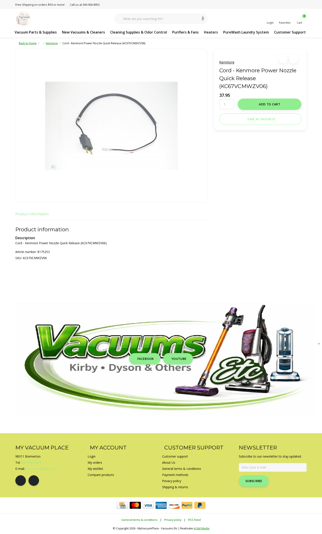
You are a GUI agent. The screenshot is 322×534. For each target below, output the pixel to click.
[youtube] (33, 480)
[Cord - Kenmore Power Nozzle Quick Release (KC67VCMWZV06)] (111, 126)
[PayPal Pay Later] (199, 505)
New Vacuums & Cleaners (83, 32)
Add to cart (269, 104)
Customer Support (290, 32)
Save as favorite (261, 119)
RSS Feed (194, 520)
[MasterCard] (135, 505)
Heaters (211, 32)
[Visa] (148, 505)
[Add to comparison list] (293, 59)
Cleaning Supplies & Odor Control (138, 32)
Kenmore (226, 62)
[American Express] (161, 505)
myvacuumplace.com (41, 469)
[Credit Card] (122, 505)
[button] (283, 59)
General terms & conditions (139, 520)
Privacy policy (172, 520)
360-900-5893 (31, 462)
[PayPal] (187, 505)
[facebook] (20, 480)
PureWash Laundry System (246, 32)
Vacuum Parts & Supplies (36, 32)
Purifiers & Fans (185, 32)
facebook (145, 359)
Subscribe (253, 481)
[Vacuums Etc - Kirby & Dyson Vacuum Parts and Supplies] (23, 18)
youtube (179, 359)
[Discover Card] (174, 505)
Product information (32, 214)
